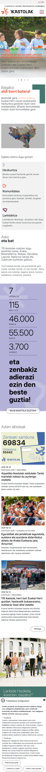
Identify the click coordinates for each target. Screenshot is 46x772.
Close (44, 700)
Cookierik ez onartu (13, 768)
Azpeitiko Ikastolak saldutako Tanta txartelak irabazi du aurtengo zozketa (22, 476)
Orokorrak (21, 470)
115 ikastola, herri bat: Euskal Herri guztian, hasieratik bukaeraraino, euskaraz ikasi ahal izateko (21, 601)
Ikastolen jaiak (8, 470)
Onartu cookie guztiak (33, 768)
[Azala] (17, 11)
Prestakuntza (28, 6)
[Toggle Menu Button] (42, 10)
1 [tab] (18, 80)
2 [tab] (21, 80)
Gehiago (37, 629)
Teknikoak (7, 738)
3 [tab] (25, 80)
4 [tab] (28, 80)
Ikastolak (5, 595)
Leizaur (18, 6)
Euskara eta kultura (26, 531)
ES (43, 2)
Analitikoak (7, 718)
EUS (39, 2)
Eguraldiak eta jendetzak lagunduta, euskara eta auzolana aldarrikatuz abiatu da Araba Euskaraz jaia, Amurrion (23, 538)
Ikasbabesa (40, 6)
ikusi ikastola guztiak (23, 410)
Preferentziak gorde (11, 763)
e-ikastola (9, 6)
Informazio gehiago (21, 714)
